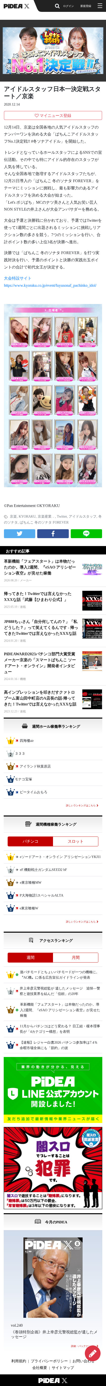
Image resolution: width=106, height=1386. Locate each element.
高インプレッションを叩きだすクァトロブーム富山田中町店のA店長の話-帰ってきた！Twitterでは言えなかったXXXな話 (40, 698)
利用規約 (18, 1361)
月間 (76, 957)
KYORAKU (27, 516)
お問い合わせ (83, 1361)
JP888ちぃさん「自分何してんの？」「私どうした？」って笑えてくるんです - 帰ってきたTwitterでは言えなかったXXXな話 (41, 627)
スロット (76, 841)
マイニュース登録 (55, 115)
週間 (31, 957)
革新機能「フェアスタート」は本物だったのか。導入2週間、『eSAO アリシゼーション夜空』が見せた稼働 (40, 567)
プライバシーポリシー (49, 1361)
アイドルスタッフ (82, 516)
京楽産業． (46, 516)
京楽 (13, 516)
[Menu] (99, 6)
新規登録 (85, 5)
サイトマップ (63, 1368)
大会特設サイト (18, 278)
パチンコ (30, 841)
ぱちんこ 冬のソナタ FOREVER (44, 522)
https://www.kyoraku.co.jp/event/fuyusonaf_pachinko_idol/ (50, 285)
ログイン (68, 5)
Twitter (62, 516)
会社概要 (39, 1368)
